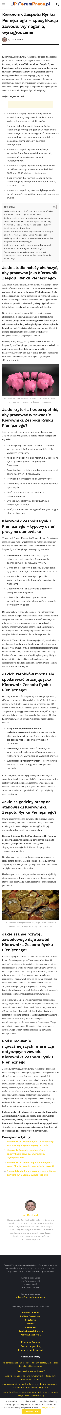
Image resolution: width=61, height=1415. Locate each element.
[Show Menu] (3, 4)
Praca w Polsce (30, 1342)
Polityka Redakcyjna (31, 1335)
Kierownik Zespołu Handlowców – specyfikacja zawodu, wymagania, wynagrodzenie (26, 1154)
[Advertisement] (30, 50)
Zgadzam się (31, 1411)
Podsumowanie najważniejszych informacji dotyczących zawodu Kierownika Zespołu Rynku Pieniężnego (27, 255)
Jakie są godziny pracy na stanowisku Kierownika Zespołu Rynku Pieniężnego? (28, 240)
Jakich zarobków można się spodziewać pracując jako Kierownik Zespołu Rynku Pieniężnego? (28, 233)
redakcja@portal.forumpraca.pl (30, 1297)
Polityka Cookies (30, 1312)
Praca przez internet (30, 1350)
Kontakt (30, 1323)
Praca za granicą (31, 1346)
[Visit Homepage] (30, 4)
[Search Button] (57, 4)
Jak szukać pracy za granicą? (30, 1371)
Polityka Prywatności (30, 1316)
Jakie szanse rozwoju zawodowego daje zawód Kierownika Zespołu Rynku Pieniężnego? (27, 247)
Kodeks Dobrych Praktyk (30, 1331)
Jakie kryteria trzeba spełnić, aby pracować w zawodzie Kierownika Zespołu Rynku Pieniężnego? (29, 220)
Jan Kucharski (17, 39)
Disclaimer (30, 1327)
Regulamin (30, 1320)
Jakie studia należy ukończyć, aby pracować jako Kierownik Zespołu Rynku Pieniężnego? (28, 213)
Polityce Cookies (48, 1408)
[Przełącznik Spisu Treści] (53, 207)
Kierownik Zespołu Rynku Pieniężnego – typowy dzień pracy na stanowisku (27, 226)
